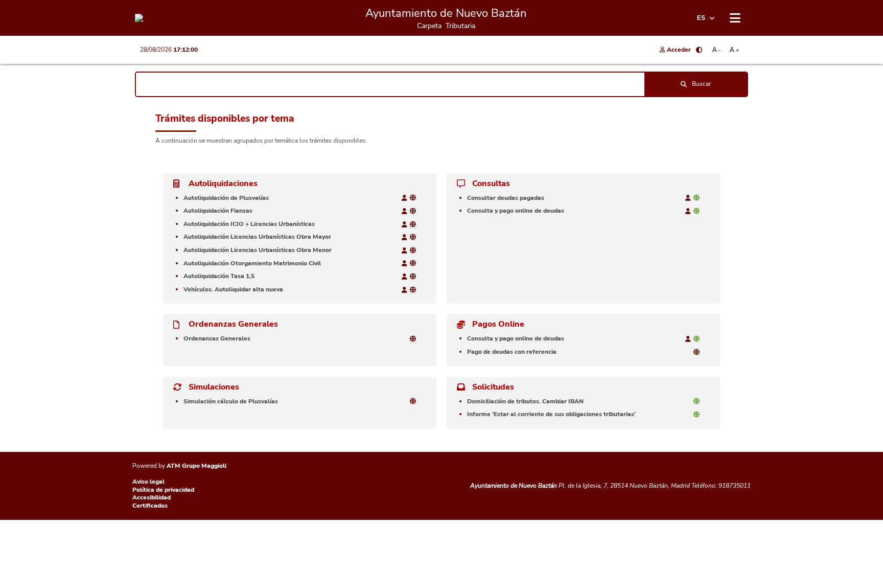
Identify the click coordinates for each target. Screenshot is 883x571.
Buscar (701, 84)
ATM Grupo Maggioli (196, 466)
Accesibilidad (151, 497)
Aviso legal (148, 481)
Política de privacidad (163, 490)
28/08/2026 (169, 49)
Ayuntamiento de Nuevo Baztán (513, 486)
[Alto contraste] (699, 50)
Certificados (150, 505)
